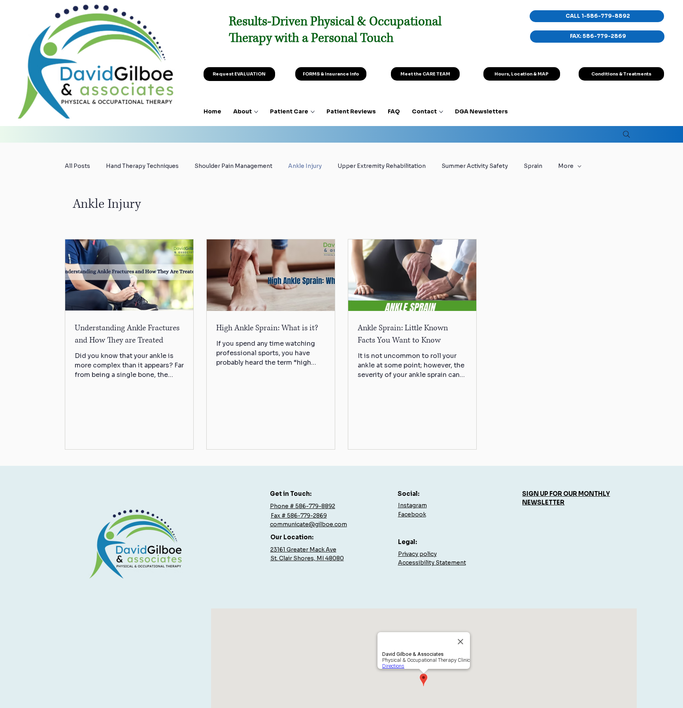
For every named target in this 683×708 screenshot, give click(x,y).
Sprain (533, 165)
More (566, 165)
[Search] (626, 134)
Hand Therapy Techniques (142, 165)
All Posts (77, 165)
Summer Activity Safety (474, 165)
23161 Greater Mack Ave (303, 549)
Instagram (412, 505)
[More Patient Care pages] (313, 112)
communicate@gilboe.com (308, 524)
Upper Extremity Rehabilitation (382, 165)
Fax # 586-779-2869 (299, 515)
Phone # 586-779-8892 (302, 506)
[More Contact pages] (441, 112)
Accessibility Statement (432, 562)
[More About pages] (256, 112)
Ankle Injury (305, 165)
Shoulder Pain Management (233, 165)
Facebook (412, 514)
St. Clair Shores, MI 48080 (307, 558)
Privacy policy (417, 553)
